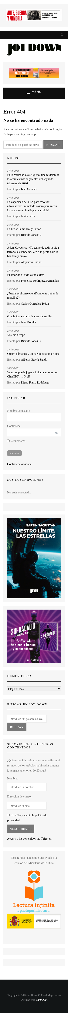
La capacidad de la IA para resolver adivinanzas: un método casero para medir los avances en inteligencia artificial (32, 206)
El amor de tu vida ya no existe (25, 274)
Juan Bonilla (28, 322)
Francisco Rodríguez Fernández (40, 280)
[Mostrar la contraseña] (55, 432)
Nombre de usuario (18, 410)
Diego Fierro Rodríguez (35, 382)
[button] (34, 92)
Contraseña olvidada (19, 464)
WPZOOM (41, 999)
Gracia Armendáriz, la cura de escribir (29, 316)
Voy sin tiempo (16, 335)
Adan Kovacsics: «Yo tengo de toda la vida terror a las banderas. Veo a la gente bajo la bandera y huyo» (33, 252)
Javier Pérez (28, 216)
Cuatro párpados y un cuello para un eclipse (33, 353)
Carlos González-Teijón (35, 303)
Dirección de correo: (19, 796)
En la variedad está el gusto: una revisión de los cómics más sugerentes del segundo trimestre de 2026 (33, 179)
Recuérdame (17, 441)
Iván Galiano (28, 189)
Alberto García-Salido (34, 359)
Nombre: (12, 778)
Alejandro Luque (31, 262)
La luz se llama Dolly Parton (24, 229)
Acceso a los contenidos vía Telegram (29, 838)
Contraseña (14, 426)
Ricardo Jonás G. (31, 235)
